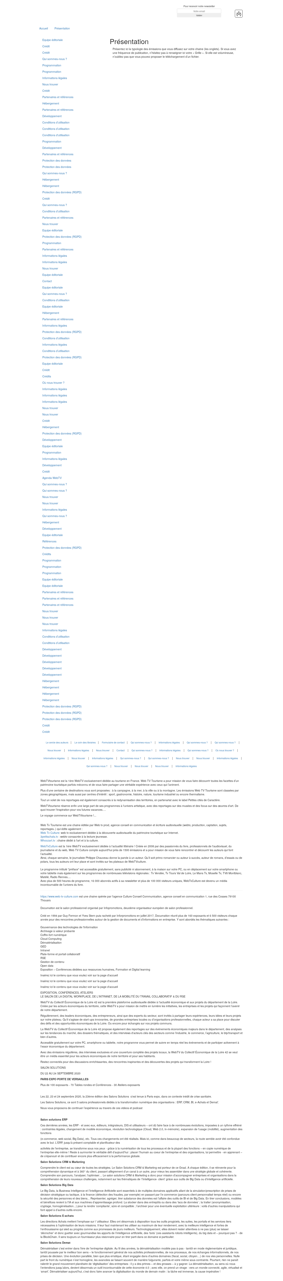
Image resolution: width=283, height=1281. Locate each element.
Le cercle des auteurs (57, 742)
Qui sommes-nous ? (54, 59)
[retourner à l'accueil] (63, 11)
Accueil (43, 28)
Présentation (62, 28)
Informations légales (54, 78)
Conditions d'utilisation (55, 135)
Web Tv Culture (49, 833)
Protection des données (56, 160)
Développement (52, 116)
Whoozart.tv (48, 840)
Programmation (51, 65)
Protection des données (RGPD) (62, 192)
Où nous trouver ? (53, 382)
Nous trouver (50, 84)
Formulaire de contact (113, 742)
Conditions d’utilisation (55, 122)
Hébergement (50, 103)
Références (49, 541)
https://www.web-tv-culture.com (59, 896)
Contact (47, 281)
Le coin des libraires (85, 742)
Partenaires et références (57, 97)
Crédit (46, 46)
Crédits (46, 376)
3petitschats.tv (49, 836)
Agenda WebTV (52, 478)
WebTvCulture (49, 846)
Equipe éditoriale (52, 40)
